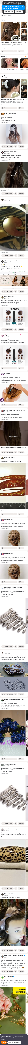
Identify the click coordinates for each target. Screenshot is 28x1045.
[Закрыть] (22, 7)
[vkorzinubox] (2, 588)
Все (26, 56)
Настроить (18, 11)
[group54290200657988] (2, 336)
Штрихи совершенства (7, 189)
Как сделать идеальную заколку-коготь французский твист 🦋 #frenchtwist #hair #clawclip (14, 447)
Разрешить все (9, 11)
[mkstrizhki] (2, 411)
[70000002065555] (2, 653)
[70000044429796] (2, 20)
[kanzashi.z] (2, 700)
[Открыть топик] (14, 118)
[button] (7, 51)
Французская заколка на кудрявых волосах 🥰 (9, 69)
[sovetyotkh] (2, 114)
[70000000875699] (2, 830)
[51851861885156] (2, 765)
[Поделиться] (15, 51)
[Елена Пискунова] (2, 297)
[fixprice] (2, 977)
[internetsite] (2, 261)
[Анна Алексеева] (2, 520)
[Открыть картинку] (13, 227)
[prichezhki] (2, 374)
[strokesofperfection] (2, 152)
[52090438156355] (2, 199)
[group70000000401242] (2, 956)
